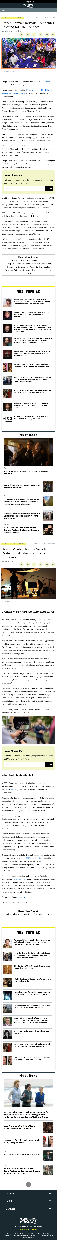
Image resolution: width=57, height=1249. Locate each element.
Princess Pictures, (13, 270)
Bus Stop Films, (19, 260)
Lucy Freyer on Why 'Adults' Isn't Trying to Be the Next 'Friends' (19, 1127)
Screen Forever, (46, 270)
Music (7, 524)
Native (49, 914)
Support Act (21, 897)
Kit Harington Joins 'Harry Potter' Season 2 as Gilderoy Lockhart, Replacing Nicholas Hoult (32, 365)
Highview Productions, (42, 264)
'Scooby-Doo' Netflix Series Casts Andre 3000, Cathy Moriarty (22, 1141)
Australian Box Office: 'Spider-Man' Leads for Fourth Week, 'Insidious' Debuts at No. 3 (32, 993)
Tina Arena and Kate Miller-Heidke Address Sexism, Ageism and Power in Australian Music (21, 530)
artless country (20, 879)
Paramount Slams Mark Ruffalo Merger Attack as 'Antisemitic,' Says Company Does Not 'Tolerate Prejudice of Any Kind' (32, 942)
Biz (12, 17)
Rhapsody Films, (30, 270)
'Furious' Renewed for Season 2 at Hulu (22, 1154)
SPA (29, 273)
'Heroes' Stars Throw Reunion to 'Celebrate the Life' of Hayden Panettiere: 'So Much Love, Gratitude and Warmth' (32, 379)
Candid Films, (33, 260)
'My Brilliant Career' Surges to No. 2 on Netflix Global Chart (22, 486)
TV (5, 468)
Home (4, 17)
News (20, 17)
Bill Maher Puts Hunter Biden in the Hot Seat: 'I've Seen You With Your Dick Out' (32, 1058)
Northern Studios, (43, 267)
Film (6, 496)
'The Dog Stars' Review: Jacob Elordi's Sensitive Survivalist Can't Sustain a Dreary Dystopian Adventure (21, 501)
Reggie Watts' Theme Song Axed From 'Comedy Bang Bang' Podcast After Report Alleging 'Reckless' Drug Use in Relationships (33, 340)
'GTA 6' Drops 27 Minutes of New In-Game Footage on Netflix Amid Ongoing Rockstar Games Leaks (22, 1171)
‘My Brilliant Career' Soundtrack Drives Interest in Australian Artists (33, 980)
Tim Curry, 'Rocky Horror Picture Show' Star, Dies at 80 (31, 1032)
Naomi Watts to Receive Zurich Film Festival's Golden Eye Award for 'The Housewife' (32, 391)
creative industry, (12, 914)
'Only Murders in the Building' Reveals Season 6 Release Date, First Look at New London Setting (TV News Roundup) (32, 955)
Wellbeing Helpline (34, 858)
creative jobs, (27, 914)
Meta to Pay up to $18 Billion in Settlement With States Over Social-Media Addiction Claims (31, 406)
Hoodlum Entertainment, (18, 267)
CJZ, (43, 260)
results (13, 789)
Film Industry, (40, 914)
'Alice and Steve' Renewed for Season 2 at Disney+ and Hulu (27, 472)
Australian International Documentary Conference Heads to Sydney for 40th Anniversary (22, 515)
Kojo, (32, 267)
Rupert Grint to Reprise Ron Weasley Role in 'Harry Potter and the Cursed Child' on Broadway (31, 314)
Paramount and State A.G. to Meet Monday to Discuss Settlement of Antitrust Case (32, 1006)
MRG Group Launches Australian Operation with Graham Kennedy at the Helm (31, 418)
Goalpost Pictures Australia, (18, 264)
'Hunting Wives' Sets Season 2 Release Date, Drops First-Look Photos (32, 967)
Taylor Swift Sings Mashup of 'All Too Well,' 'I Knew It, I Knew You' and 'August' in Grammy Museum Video (32, 353)
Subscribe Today (29, 1229)
